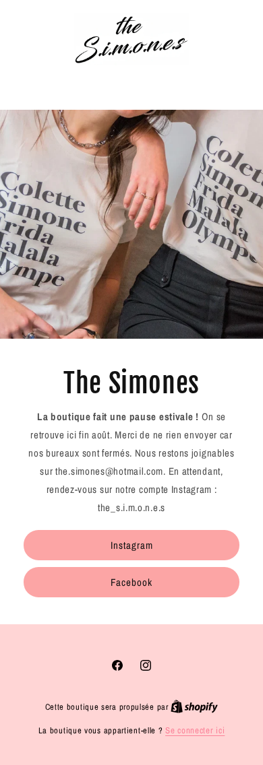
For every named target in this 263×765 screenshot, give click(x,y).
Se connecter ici (195, 730)
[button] (132, 83)
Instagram (132, 545)
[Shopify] (194, 706)
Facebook (131, 582)
